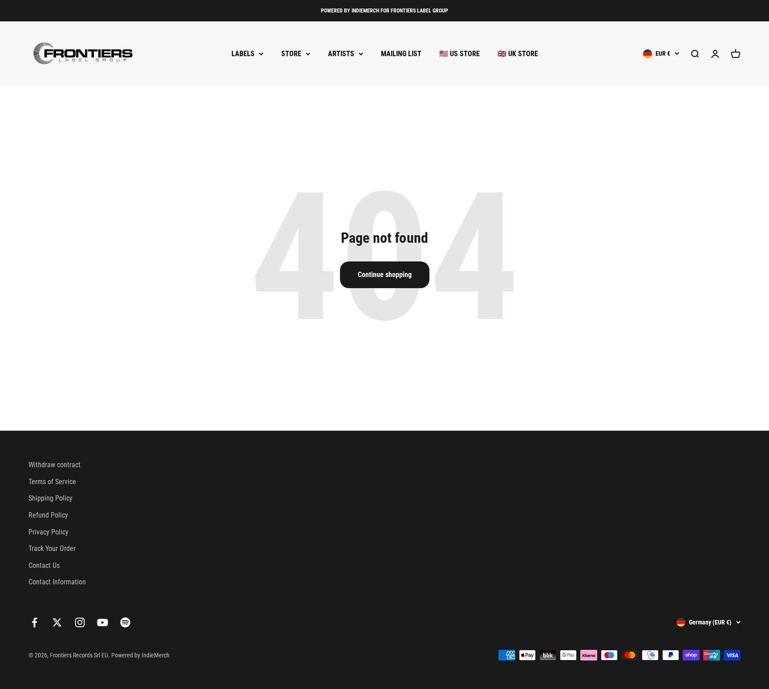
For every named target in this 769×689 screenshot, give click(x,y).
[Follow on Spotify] (125, 622)
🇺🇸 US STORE (459, 53)
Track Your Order (52, 548)
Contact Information (57, 582)
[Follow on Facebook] (34, 622)
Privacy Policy (48, 532)
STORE (291, 53)
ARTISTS (341, 53)
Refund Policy (48, 515)
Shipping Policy (50, 498)
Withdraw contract (54, 465)
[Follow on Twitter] (57, 622)
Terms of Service (52, 481)
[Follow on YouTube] (103, 622)
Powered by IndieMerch (140, 655)
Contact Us (44, 565)
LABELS (243, 53)
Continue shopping (385, 274)
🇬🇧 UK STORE (518, 53)
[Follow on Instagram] (80, 622)
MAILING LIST (401, 53)
